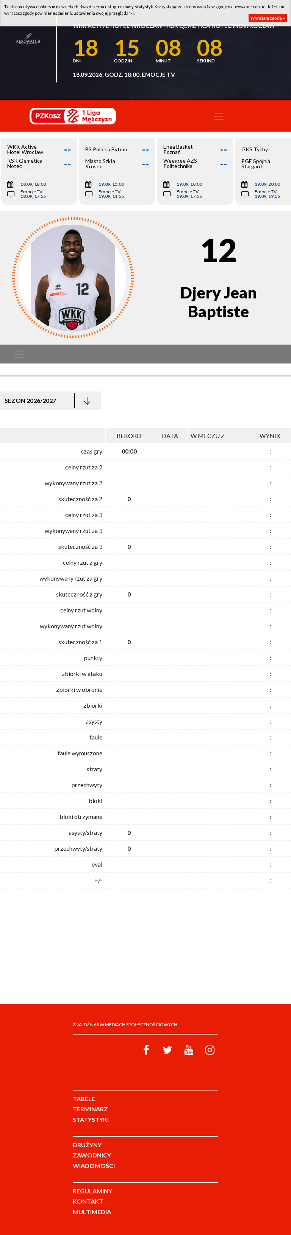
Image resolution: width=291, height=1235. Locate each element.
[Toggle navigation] (219, 116)
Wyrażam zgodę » (267, 18)
